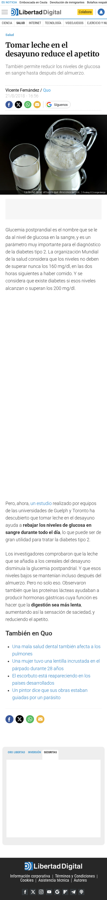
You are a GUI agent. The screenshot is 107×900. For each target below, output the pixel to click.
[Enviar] (27, 104)
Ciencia (7, 23)
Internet (35, 23)
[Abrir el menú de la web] (6, 12)
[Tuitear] (18, 104)
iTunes (81, 892)
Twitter (33, 892)
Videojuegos (74, 23)
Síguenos (61, 104)
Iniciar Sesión (101, 12)
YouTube (49, 892)
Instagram (41, 892)
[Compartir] (9, 104)
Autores (80, 880)
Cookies (27, 880)
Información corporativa (30, 876)
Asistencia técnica (53, 880)
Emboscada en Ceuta (33, 2)
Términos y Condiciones (75, 876)
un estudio (41, 503)
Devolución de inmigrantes (67, 2)
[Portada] (36, 12)
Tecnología (53, 23)
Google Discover (57, 892)
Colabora (85, 12)
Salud (20, 23)
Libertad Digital (53, 866)
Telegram (73, 892)
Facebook (25, 892)
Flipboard (65, 892)
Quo (47, 90)
